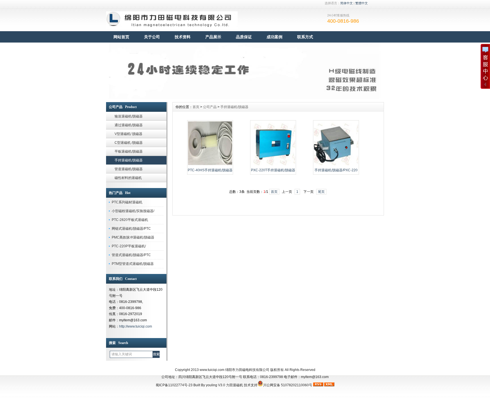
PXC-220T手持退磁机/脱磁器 (273, 170)
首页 (196, 107)
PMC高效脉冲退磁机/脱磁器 (133, 237)
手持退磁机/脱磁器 (129, 160)
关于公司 (152, 37)
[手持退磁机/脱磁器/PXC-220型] (336, 165)
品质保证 (244, 37)
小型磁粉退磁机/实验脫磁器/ (133, 211)
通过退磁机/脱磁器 (129, 125)
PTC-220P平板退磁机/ (129, 246)
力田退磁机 (234, 385)
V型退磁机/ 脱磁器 (128, 134)
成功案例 (274, 37)
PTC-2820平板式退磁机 (130, 220)
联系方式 (305, 37)
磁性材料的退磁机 (128, 178)
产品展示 (213, 37)
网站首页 (121, 37)
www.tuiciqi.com (212, 370)
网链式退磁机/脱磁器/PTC (131, 229)
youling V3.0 (215, 385)
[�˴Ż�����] (245, 98)
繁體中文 (361, 3)
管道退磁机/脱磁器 (129, 169)
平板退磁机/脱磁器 (129, 151)
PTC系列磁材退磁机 (127, 202)
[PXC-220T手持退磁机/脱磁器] (273, 165)
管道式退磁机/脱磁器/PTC (131, 255)
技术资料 (183, 37)
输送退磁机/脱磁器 (129, 116)
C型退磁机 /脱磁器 (129, 143)
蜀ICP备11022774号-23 (174, 385)
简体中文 (346, 3)
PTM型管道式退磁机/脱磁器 (133, 264)
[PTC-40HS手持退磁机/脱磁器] (210, 165)
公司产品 (210, 107)
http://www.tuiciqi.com (135, 326)
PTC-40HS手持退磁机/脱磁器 (210, 170)
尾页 (321, 192)
